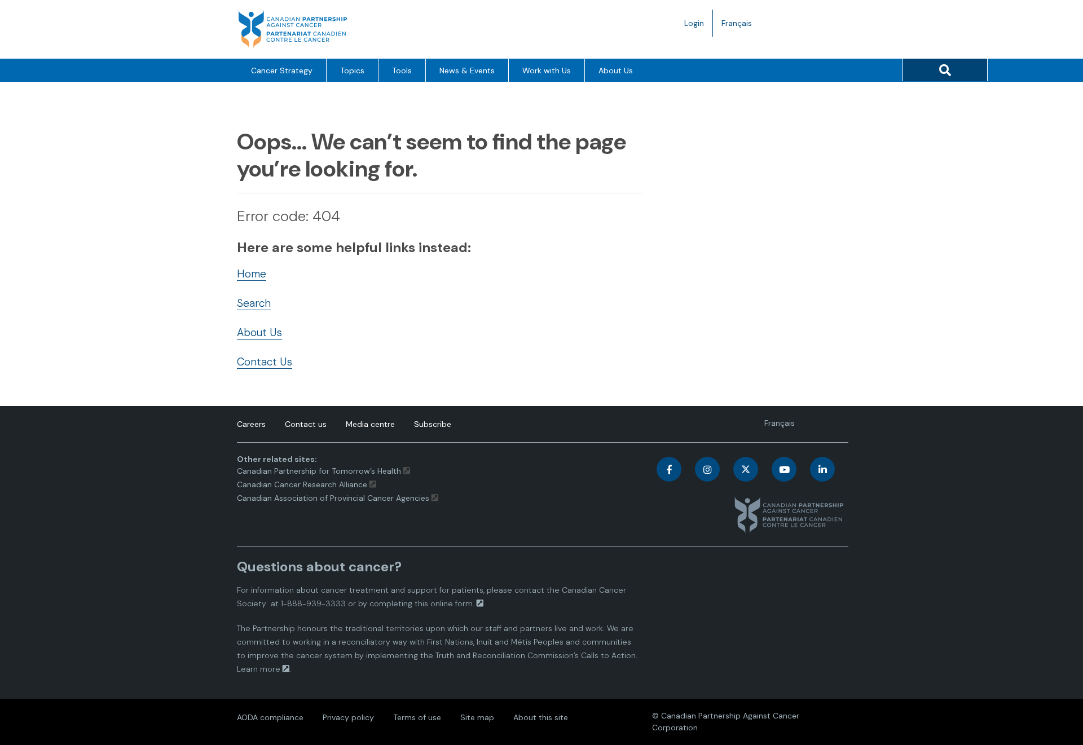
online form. (452, 603)
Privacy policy (348, 717)
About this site (540, 717)
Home (251, 274)
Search (254, 303)
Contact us (306, 424)
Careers (251, 424)
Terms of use (417, 717)
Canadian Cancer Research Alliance (302, 484)
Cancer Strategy (281, 70)
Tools (402, 70)
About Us (615, 70)
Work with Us (546, 70)
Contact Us (264, 362)
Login (694, 23)
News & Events (467, 70)
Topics (352, 70)
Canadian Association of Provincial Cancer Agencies (333, 498)
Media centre (370, 424)
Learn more (258, 669)
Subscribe (432, 424)
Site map (477, 717)
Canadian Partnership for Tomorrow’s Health (320, 471)
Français (740, 27)
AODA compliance (270, 717)
